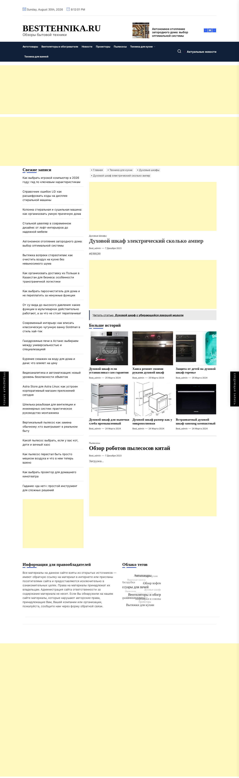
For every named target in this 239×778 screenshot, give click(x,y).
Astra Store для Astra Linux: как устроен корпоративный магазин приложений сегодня (50, 391)
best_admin (95, 248)
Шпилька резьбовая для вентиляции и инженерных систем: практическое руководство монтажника (49, 408)
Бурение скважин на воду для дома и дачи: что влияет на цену (49, 361)
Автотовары (30, 46)
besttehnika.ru (62, 28)
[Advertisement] (105, 89)
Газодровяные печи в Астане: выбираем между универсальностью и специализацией (50, 345)
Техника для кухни (141, 46)
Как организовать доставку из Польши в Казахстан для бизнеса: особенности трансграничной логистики (51, 277)
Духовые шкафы (98, 235)
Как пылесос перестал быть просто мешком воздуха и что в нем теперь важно (48, 458)
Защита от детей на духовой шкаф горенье (196, 370)
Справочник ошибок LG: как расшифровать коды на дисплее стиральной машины (45, 196)
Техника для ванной (36, 56)
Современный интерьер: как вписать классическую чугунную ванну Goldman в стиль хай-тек (51, 327)
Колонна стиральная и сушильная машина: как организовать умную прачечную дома (52, 211)
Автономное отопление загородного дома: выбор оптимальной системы (52, 243)
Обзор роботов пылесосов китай (129, 448)
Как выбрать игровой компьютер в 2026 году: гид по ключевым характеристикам (51, 180)
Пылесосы (120, 46)
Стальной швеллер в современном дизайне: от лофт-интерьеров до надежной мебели (47, 227)
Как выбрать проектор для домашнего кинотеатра (49, 474)
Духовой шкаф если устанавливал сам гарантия (109, 370)
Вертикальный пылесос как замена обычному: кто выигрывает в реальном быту (50, 426)
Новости (87, 46)
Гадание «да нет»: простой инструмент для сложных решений (50, 488)
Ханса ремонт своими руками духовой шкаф (148, 370)
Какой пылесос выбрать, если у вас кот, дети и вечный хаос (50, 442)
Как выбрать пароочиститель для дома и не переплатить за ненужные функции (51, 293)
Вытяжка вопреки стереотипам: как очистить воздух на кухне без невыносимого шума (48, 259)
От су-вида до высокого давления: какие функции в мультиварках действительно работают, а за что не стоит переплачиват (52, 309)
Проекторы (103, 46)
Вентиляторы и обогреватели (59, 46)
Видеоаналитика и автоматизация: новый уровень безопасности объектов (52, 375)
